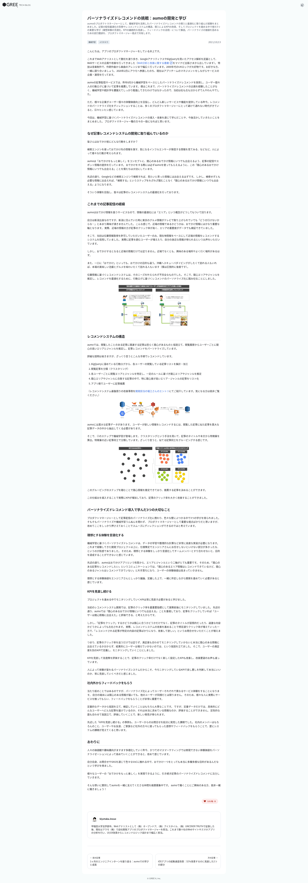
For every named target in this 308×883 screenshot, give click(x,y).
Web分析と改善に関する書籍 (153, 63)
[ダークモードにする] (302, 5)
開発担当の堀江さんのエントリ (152, 391)
